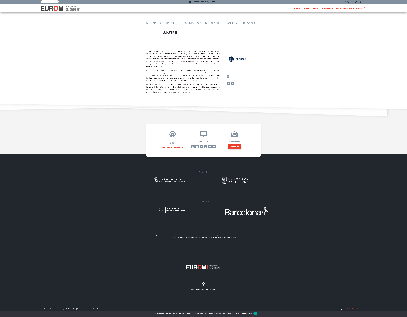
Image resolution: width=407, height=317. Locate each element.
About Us (297, 8)
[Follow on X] (232, 83)
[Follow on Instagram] (345, 2)
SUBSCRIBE (234, 146)
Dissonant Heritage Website (345, 8)
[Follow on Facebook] (352, 2)
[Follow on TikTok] (356, 2)
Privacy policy (59, 309)
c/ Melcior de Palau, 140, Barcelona (203, 289)
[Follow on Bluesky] (348, 2)
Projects (315, 8)
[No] (404, 314)
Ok (255, 314)
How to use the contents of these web (90, 309)
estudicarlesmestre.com (354, 309)
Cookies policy (71, 309)
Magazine (359, 8)
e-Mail (172, 142)
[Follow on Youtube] (360, 2)
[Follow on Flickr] (364, 2)
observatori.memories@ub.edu (203, 2)
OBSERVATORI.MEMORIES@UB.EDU (172, 147)
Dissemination (326, 8)
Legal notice (48, 309)
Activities (307, 8)
